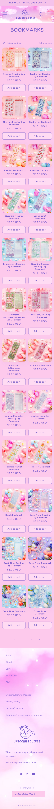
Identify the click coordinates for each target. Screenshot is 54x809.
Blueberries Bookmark (40, 122)
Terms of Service (14, 708)
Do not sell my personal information (24, 715)
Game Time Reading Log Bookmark (40, 516)
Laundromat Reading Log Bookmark (14, 265)
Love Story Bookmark (40, 365)
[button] (4, 14)
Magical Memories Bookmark (40, 417)
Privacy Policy (13, 701)
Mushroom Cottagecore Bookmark (14, 368)
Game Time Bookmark (40, 563)
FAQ (8, 682)
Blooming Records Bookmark (14, 217)
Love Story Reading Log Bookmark (40, 316)
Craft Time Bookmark (14, 611)
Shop (8, 655)
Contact (10, 668)
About (9, 662)
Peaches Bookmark (14, 170)
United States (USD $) (25, 794)
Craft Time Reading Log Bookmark (14, 564)
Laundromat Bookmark (40, 217)
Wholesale (11, 675)
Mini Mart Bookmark (40, 467)
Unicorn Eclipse (29, 805)
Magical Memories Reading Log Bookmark (14, 418)
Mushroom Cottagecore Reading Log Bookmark (14, 317)
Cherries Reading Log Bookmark (14, 123)
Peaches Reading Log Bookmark (14, 75)
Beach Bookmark (14, 515)
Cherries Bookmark (40, 170)
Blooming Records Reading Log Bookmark (40, 266)
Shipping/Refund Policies (18, 694)
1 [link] (15, 639)
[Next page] (39, 639)
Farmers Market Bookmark (14, 468)
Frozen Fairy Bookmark (40, 612)
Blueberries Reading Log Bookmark (40, 75)
